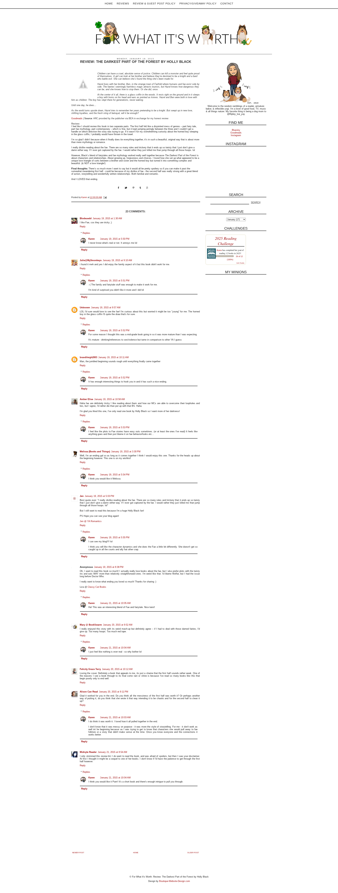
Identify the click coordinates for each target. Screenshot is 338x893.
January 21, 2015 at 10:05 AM (115, 603)
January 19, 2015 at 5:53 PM (114, 427)
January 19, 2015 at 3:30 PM (125, 451)
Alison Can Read (89, 691)
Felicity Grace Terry (90, 669)
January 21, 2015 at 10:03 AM (115, 717)
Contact (226, 3)
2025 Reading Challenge (226, 241)
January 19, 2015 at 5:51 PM (114, 280)
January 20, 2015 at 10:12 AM (117, 669)
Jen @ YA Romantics (91, 521)
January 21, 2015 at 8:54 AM (112, 752)
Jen (82, 496)
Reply (83, 226)
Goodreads (76, 118)
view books (240, 263)
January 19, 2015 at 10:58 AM (109, 399)
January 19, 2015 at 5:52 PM (114, 330)
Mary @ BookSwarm (91, 624)
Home (109, 3)
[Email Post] (104, 197)
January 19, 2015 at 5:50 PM (114, 239)
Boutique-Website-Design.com (174, 881)
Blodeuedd (86, 218)
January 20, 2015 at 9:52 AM (117, 624)
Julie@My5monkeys (91, 260)
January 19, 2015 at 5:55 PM (114, 537)
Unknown (85, 307)
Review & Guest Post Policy (154, 3)
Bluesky (236, 130)
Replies (86, 233)
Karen (91, 239)
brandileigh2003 (88, 357)
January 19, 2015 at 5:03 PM (99, 496)
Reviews (123, 3)
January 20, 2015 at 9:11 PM (113, 691)
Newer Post (78, 853)
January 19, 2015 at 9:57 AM (105, 307)
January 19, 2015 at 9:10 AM (117, 260)
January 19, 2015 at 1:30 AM (107, 218)
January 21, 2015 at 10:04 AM (115, 647)
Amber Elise (86, 399)
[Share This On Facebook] (121, 191)
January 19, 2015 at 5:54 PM (114, 474)
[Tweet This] (128, 191)
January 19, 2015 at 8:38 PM (108, 567)
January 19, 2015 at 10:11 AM (113, 357)
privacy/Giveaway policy (198, 3)
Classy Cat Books (97, 587)
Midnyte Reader (88, 752)
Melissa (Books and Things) (95, 451)
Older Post (193, 853)
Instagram (236, 135)
